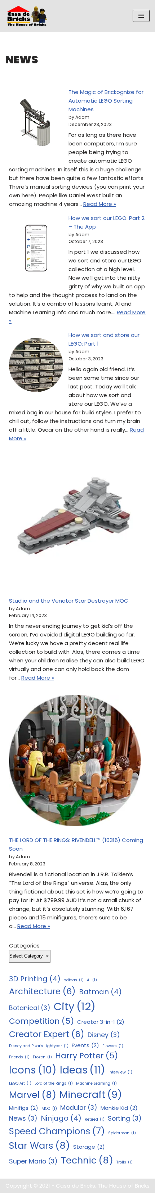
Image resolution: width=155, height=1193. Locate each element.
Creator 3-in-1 (100, 1022)
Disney (104, 1035)
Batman (100, 992)
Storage (89, 1147)
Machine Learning (96, 1083)
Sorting (125, 1118)
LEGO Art (20, 1083)
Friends (19, 1057)
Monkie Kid (119, 1108)
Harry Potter (86, 1055)
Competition (41, 1021)
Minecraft (90, 1094)
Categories (24, 945)
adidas (74, 980)
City (75, 1006)
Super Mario (33, 1161)
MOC (49, 1108)
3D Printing (35, 979)
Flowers (112, 1046)
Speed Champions (57, 1131)
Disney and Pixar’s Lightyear (38, 1046)
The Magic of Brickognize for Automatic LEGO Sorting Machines (105, 100)
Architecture (42, 991)
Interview (120, 1072)
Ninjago (61, 1118)
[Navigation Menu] (141, 16)
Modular (78, 1107)
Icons (33, 1070)
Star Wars (39, 1145)
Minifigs (23, 1108)
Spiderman (122, 1133)
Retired (95, 1119)
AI (92, 980)
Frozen (42, 1057)
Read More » (99, 204)
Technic (87, 1160)
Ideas (82, 1070)
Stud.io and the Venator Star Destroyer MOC (68, 600)
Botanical (29, 1008)
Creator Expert (46, 1034)
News (23, 1118)
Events (85, 1045)
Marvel (32, 1094)
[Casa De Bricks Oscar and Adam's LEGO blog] (28, 16)
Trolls (124, 1162)
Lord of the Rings (54, 1083)
